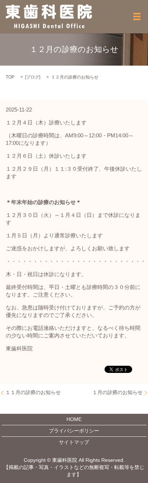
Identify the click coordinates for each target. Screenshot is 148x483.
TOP (10, 77)
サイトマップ (74, 442)
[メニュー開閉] (136, 16)
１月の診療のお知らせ (117, 392)
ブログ (32, 77)
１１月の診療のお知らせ (33, 392)
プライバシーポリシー (74, 431)
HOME (74, 419)
